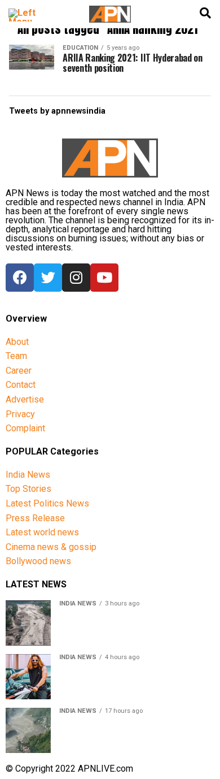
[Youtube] (104, 277)
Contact (21, 384)
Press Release (35, 518)
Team (16, 355)
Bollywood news (38, 561)
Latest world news (42, 532)
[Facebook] (20, 277)
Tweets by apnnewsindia (57, 111)
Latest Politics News (47, 503)
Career (19, 370)
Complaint (25, 428)
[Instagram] (76, 277)
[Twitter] (48, 277)
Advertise (25, 399)
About (17, 341)
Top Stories (28, 488)
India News (28, 474)
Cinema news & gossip (51, 547)
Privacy (20, 414)
